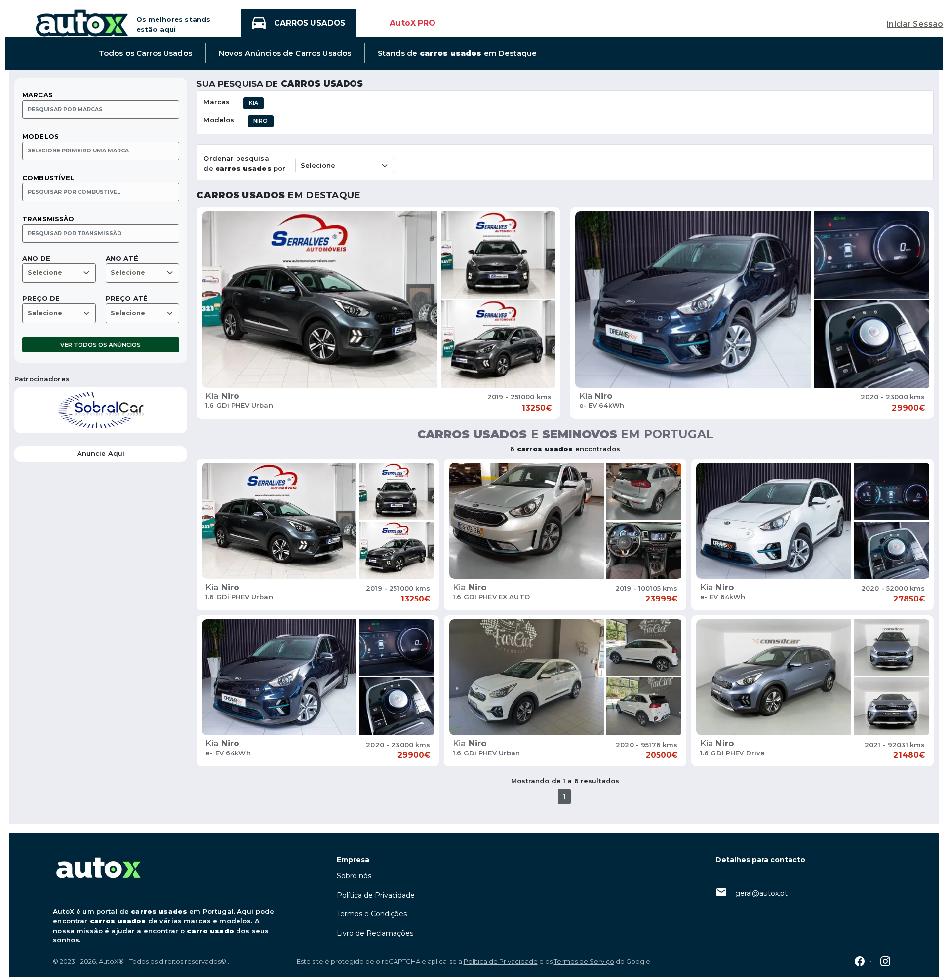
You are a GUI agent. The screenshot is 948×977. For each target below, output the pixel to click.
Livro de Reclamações (375, 933)
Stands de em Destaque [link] (457, 53)
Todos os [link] (145, 53)
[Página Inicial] (82, 22)
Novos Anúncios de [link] (285, 53)
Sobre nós (354, 875)
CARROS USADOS (309, 23)
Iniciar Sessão (915, 24)
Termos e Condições (372, 913)
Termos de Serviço (584, 961)
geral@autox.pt (761, 893)
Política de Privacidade (376, 895)
